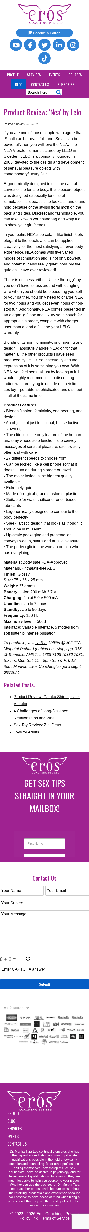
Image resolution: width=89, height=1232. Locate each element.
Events (54, 74)
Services (34, 74)
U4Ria (41, 643)
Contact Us (40, 84)
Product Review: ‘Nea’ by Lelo (42, 112)
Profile (13, 74)
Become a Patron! (47, 33)
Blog (19, 84)
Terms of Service (55, 1218)
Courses (75, 74)
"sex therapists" (53, 1168)
